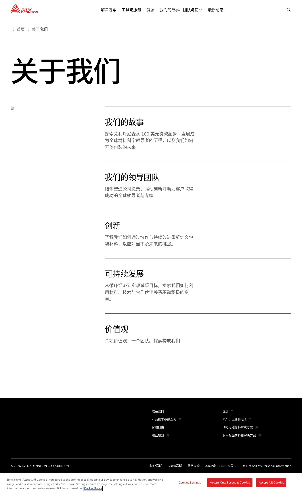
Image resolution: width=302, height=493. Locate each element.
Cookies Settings (190, 482)
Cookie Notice (93, 488)
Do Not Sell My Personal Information (266, 466)
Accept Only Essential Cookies (230, 482)
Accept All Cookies (271, 482)
